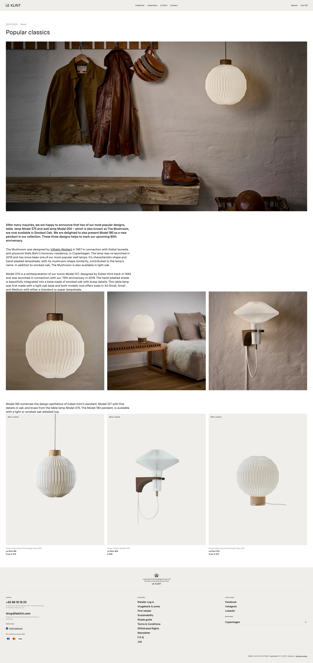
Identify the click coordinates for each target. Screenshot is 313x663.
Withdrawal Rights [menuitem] (148, 628)
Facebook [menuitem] (231, 602)
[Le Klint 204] (156, 485)
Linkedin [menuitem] (230, 610)
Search (294, 5)
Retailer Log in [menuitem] (146, 602)
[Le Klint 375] (258, 485)
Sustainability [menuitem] (145, 615)
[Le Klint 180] (55, 485)
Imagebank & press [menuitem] (149, 606)
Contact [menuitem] (174, 5)
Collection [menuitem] (140, 5)
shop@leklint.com (18, 613)
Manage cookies (301, 656)
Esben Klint (16, 548)
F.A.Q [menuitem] (141, 637)
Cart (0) (304, 5)
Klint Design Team (30, 548)
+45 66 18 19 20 (16, 602)
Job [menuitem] (140, 641)
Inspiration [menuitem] (152, 5)
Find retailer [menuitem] (144, 610)
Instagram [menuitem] (231, 606)
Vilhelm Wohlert (61, 249)
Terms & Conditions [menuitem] (149, 624)
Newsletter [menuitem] (144, 632)
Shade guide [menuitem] (145, 619)
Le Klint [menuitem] (163, 5)
